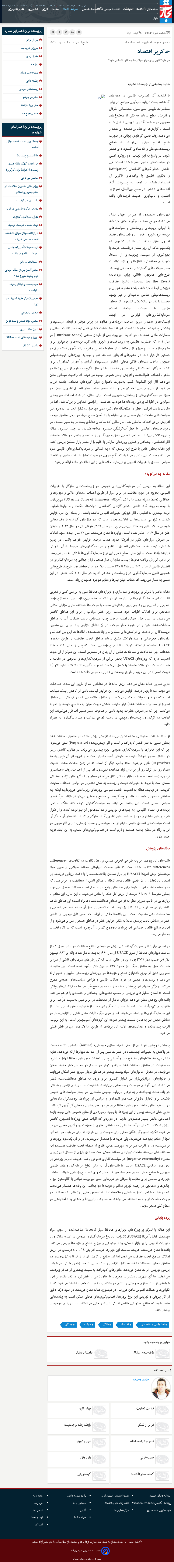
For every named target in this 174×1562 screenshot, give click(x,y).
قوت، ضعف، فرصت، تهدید (23, 225)
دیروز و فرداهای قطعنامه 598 (22, 337)
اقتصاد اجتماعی (91, 9)
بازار (155, 18)
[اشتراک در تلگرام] (53, 32)
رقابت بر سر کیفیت (27, 200)
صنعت (56, 9)
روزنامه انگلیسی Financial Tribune (151, 1503)
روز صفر (33, 64)
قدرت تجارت (145, 1409)
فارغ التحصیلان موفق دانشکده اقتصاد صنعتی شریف (21, 236)
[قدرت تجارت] (162, 1410)
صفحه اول (152, 9)
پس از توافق (32, 40)
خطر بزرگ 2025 (29, 105)
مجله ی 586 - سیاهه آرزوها (155, 42)
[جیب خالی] (162, 1459)
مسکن (68, 1324)
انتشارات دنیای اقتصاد (117, 1503)
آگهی (83, 1510)
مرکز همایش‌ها (121, 1510)
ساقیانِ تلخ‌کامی (29, 178)
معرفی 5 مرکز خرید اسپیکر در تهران (22, 301)
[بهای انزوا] (99, 1410)
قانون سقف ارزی (29, 329)
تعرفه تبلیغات (79, 1517)
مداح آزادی (32, 56)
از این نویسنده (163, 1370)
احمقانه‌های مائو (29, 262)
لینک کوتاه (132, 33)
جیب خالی (147, 1458)
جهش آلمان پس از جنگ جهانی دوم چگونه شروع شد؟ (21, 273)
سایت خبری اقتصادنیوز (159, 1510)
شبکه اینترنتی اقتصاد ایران (115, 1495)
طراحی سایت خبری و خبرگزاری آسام (85, 1551)
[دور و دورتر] (99, 1443)
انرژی (45, 9)
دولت (87, 1324)
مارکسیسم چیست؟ (27, 155)
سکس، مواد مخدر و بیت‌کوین (22, 321)
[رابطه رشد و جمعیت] (99, 1427)
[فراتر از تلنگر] (162, 1427)
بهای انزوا (85, 1409)
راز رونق (85, 1458)
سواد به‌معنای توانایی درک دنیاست (24, 287)
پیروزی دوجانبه (29, 48)
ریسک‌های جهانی (28, 89)
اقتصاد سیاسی (112, 9)
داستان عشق (84, 1353)
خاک (106, 1324)
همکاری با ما (79, 1503)
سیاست (127, 9)
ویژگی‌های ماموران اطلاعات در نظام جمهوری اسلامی (21, 189)
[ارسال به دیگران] (79, 32)
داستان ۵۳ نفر (30, 345)
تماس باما (38, 1510)
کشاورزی (33, 9)
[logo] (166, 11)
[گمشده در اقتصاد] (162, 1476)
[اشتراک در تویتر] (66, 32)
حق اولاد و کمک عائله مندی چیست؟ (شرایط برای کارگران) (22, 167)
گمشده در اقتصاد (142, 1474)
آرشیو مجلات (36, 1517)
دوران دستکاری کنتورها (25, 217)
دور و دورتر (83, 1441)
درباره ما (38, 1503)
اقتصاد (140, 9)
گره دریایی (84, 1474)
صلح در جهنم (30, 97)
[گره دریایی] (99, 1476)
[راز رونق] (99, 1459)
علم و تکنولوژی (16, 9)
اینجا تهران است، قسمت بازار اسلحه (22, 144)
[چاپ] (72, 32)
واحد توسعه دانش (76, 1495)
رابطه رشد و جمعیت (77, 1425)
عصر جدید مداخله (142, 1441)
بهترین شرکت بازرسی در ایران (22, 208)
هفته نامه (38, 1495)
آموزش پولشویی (29, 312)
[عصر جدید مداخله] (162, 1443)
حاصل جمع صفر (29, 113)
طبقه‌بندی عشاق (143, 1353)
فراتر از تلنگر (146, 1425)
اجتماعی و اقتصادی (153, 1324)
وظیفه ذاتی (32, 81)
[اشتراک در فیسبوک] (59, 32)
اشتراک (39, 1524)
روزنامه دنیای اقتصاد (160, 1495)
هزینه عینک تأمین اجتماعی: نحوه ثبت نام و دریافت (22, 250)
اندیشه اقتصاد (71, 9)
